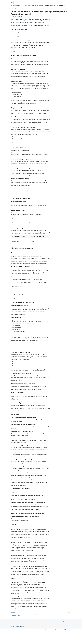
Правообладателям (15, 623)
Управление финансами (16, 5)
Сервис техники (23, 626)
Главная (12, 8)
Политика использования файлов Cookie (47, 621)
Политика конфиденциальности (64, 621)
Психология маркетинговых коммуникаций (38, 624)
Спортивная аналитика (50, 5)
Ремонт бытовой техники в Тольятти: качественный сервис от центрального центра (25, 614)
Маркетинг (41, 5)
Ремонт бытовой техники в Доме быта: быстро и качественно (57, 613)
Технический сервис (27, 5)
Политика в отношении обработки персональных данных (26, 621)
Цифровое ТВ (51, 624)
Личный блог (17, 8)
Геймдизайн (35, 5)
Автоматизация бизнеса (60, 624)
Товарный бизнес (24, 624)
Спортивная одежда (60, 5)
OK (64, 629)
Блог (12, 621)
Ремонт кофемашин (15, 626)
